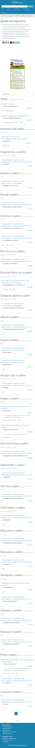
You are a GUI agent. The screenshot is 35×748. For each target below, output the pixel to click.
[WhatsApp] (16, 43)
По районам (16, 9)
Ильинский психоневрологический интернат (15, 407)
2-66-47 (30, 706)
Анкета (3, 12)
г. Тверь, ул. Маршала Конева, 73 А (12, 118)
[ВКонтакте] (3, 43)
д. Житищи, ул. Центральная (10, 185)
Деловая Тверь (7, 733)
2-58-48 (30, 432)
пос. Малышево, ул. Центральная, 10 (13, 543)
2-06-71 (30, 413)
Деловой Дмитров (8, 726)
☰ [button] (2, 9)
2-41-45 (30, 646)
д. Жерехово (6, 520)
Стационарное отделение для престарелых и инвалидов (12, 182)
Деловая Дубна (7, 728)
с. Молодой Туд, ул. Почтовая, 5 (11, 622)
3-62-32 (30, 545)
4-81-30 (30, 242)
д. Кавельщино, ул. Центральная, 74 (12, 207)
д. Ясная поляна (7, 352)
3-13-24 (30, 625)
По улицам (26, 9)
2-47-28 (30, 566)
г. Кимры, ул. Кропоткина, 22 (10, 429)
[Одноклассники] (6, 43)
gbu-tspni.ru (6, 145)
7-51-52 (30, 479)
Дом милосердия (7, 104)
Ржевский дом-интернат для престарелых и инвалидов (17, 660)
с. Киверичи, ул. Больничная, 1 (11, 644)
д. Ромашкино (6, 411)
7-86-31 (30, 685)
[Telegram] (8, 43)
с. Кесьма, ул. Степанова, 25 (10, 263)
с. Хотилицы (6, 164)
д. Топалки (5, 704)
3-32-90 (30, 266)
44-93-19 (29, 120)
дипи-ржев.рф (6, 673)
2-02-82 (30, 666)
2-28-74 (30, 367)
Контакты (5, 742)
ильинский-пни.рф (8, 420)
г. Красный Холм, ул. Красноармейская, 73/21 (15, 456)
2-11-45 (30, 603)
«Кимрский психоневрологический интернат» (15, 426)
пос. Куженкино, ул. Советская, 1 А (12, 228)
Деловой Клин (7, 730)
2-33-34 (30, 390)
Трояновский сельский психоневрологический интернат (14, 137)
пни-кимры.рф (7, 437)
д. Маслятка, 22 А (7, 364)
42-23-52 (29, 108)
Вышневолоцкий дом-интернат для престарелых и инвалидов (15, 281)
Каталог (8, 9)
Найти (30, 6)
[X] (11, 43)
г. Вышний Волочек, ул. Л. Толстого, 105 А (14, 285)
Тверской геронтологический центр (15, 115)
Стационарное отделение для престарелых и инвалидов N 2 (13, 361)
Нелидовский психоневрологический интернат (16, 584)
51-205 (30, 589)
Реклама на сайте (7, 740)
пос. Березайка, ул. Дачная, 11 (11, 240)
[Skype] (19, 43)
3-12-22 (30, 209)
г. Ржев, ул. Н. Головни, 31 (10, 664)
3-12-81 (30, 310)
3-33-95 (30, 331)
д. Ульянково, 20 (7, 683)
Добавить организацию (9, 738)
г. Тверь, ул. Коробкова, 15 (10, 106)
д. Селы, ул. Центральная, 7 (10, 601)
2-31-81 (30, 166)
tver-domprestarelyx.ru (9, 122)
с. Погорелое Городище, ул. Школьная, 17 (14, 329)
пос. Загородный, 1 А (8, 587)
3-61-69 (30, 188)
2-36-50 (30, 458)
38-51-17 (29, 143)
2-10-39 (30, 501)
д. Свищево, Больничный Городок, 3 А (13, 498)
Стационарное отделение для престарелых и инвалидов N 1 (13, 349)
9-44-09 (30, 230)
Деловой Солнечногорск (10, 731)
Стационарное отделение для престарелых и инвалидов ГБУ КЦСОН (16, 161)
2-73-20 (30, 522)
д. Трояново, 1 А (7, 141)
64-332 (30, 354)
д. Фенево (5, 387)
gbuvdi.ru (5, 289)
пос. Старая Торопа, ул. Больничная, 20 (13, 308)
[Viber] (13, 43)
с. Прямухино (6, 477)
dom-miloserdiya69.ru (8, 111)
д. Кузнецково (6, 564)
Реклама (17, 89)
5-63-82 (30, 287)
